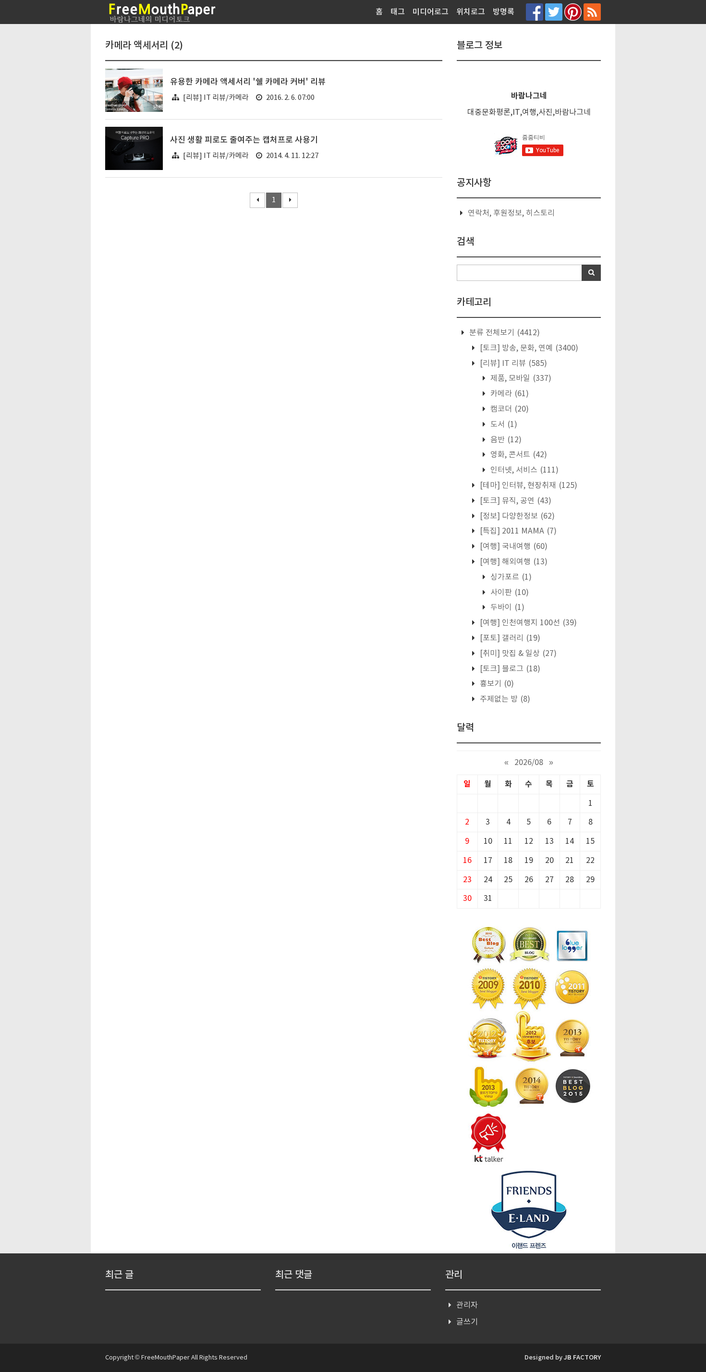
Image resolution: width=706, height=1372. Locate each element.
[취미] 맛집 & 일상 (517, 653)
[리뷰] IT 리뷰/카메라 (216, 98)
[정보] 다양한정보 (516, 516)
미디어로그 (431, 12)
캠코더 (508, 409)
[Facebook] (534, 12)
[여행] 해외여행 (513, 562)
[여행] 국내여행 (513, 546)
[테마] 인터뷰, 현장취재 (527, 485)
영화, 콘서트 (517, 454)
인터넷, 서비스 (523, 470)
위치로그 (470, 12)
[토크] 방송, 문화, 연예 (528, 348)
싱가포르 (510, 577)
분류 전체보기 (503, 332)
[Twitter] (553, 12)
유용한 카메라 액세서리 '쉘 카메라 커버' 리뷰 (248, 82)
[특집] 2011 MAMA (517, 531)
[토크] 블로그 (509, 669)
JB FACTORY (582, 1357)
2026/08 (528, 762)
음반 (505, 440)
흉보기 (496, 684)
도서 (502, 424)
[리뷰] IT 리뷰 (512, 363)
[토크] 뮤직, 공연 (514, 501)
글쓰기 (467, 1322)
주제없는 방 (504, 699)
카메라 (508, 393)
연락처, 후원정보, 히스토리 (511, 213)
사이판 (508, 592)
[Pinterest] (573, 12)
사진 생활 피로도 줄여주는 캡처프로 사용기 (244, 140)
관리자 (467, 1305)
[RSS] (592, 12)
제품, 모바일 (519, 378)
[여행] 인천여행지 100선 (527, 623)
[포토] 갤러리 (509, 638)
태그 (397, 12)
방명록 (503, 12)
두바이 (506, 607)
